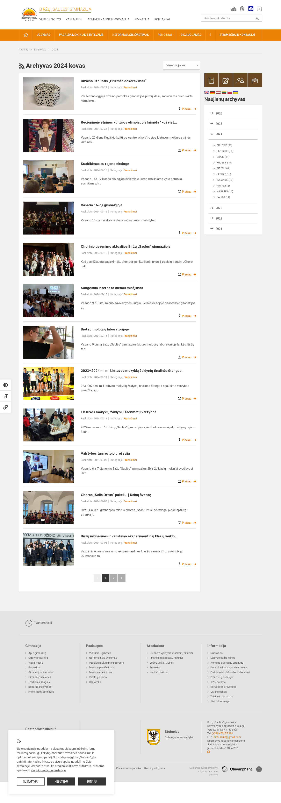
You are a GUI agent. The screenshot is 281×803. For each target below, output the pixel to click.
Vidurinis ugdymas (100, 653)
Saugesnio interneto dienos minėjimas (112, 288)
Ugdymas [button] (43, 34)
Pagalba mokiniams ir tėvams (106, 662)
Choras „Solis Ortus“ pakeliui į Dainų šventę (116, 495)
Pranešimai (130, 87)
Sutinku (92, 781)
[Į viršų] (259, 769)
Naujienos (40, 49)
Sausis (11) (223, 197)
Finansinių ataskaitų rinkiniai (166, 657)
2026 (219, 113)
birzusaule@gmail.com (227, 737)
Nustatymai (30, 781)
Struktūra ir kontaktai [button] (237, 34)
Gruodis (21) (224, 145)
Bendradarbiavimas (39, 686)
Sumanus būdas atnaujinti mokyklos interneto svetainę (203, 771)
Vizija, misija (35, 662)
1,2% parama (218, 682)
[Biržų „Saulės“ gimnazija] (29, 14)
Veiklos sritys (50, 19)
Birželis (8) (223, 168)
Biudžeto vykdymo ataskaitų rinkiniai (171, 653)
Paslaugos (74, 19)
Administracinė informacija (108, 19)
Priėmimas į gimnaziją (41, 691)
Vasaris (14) (225, 191)
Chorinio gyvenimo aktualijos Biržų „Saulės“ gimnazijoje (126, 246)
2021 (219, 228)
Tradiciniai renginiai (39, 682)
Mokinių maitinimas (100, 672)
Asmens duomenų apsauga (226, 662)
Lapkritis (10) (225, 151)
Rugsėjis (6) (224, 162)
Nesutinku (61, 781)
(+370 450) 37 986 (222, 733)
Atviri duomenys (220, 701)
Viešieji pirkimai (159, 672)
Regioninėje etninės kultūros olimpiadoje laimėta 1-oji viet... (129, 122)
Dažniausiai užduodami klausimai (230, 672)
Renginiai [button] (165, 34)
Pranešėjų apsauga (221, 677)
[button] (234, 8)
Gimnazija (142, 19)
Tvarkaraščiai (42, 623)
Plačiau (187, 109)
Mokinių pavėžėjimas (101, 667)
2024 (55, 49)
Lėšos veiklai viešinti (162, 662)
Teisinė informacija (221, 696)
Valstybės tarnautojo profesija (105, 453)
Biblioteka (95, 682)
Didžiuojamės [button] (191, 34)
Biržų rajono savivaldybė (179, 737)
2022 (219, 218)
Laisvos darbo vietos (222, 657)
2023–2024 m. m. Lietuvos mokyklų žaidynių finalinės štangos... (133, 371)
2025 (219, 123)
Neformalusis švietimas (103, 657)
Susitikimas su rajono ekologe (105, 164)
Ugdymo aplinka (38, 657)
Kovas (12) (223, 185)
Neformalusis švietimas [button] (130, 34)
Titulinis (24, 49)
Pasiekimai (34, 667)
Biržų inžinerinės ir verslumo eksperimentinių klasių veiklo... (129, 536)
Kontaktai (162, 19)
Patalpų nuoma (98, 677)
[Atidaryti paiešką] (257, 18)
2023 (219, 208)
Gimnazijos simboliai (40, 672)
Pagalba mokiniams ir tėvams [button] (81, 34)
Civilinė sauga (218, 691)
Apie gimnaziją (37, 653)
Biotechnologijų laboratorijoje (105, 329)
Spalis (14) (223, 156)
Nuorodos (216, 653)
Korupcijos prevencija (223, 686)
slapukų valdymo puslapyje (48, 770)
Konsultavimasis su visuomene (228, 667)
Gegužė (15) (224, 174)
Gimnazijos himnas (39, 677)
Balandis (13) (225, 180)
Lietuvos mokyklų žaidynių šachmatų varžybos (118, 412)
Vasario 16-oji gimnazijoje (101, 205)
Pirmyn (121, 578)
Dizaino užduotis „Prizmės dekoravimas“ (113, 81)
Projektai (155, 667)
